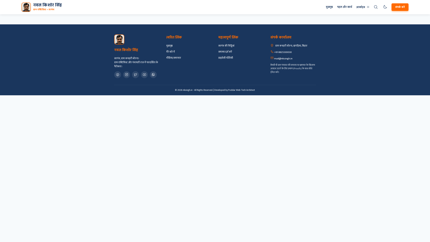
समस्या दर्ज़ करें (225, 52)
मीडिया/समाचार (173, 58)
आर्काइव (360, 7)
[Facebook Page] (117, 74)
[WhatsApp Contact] (153, 74)
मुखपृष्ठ (329, 7)
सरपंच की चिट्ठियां (226, 46)
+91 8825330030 (283, 52)
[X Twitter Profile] (135, 74)
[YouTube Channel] (144, 74)
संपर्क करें (400, 7)
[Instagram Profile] (126, 74)
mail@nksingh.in (283, 58)
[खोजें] (376, 7)
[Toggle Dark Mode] (385, 7)
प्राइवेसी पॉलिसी (225, 58)
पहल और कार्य (344, 7)
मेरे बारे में (170, 52)
